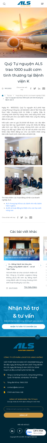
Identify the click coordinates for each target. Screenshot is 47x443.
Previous (6, 265)
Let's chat (38, 430)
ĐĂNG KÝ (23, 415)
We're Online (37, 433)
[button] (36, 432)
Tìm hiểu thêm (30, 287)
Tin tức (9, 95)
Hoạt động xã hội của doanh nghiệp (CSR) (30, 95)
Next (40, 265)
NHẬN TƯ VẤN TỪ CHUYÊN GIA (23, 327)
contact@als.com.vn (15, 387)
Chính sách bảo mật (15, 392)
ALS (23, 3)
